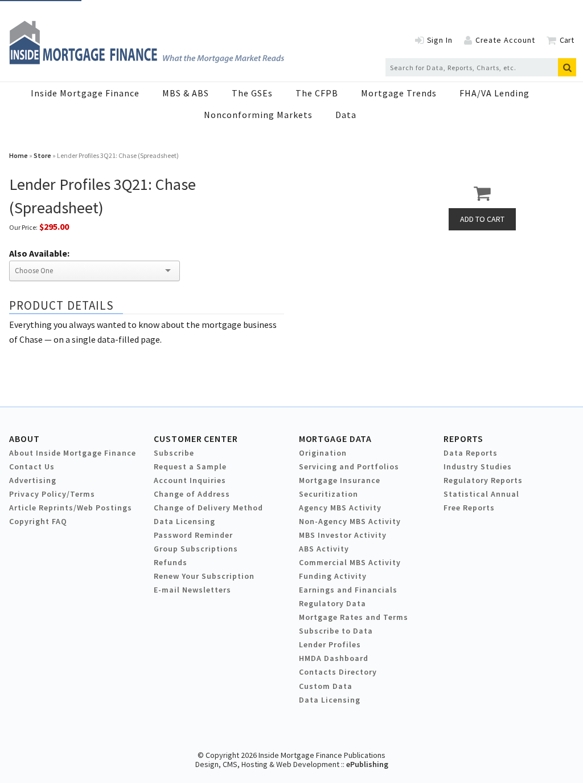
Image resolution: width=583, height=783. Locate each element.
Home (18, 155)
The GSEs (252, 93)
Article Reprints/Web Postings (70, 507)
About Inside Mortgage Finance (72, 453)
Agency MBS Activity (340, 507)
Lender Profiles (330, 644)
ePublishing (367, 764)
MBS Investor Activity (343, 535)
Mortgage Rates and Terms (353, 617)
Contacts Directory (338, 672)
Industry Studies (478, 466)
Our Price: (23, 227)
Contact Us (32, 466)
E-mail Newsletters (192, 590)
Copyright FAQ (38, 521)
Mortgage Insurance (339, 480)
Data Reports (471, 453)
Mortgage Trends (399, 93)
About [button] (24, 438)
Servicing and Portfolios (349, 466)
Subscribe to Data (336, 631)
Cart (567, 40)
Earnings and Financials (348, 590)
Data (345, 114)
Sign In (440, 40)
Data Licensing (184, 521)
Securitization (328, 494)
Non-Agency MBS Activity (350, 521)
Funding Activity (333, 576)
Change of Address (192, 494)
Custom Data (325, 686)
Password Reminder (193, 535)
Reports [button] (463, 438)
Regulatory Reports (483, 480)
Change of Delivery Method (208, 507)
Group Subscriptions (196, 548)
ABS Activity (324, 548)
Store (42, 155)
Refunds (170, 562)
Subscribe (174, 453)
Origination (323, 453)
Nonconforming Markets (258, 114)
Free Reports (469, 507)
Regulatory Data (332, 603)
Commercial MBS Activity (350, 562)
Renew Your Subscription (204, 576)
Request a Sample (190, 466)
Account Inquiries (190, 480)
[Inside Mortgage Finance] (146, 61)
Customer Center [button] (195, 438)
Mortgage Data (335, 438)
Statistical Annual (481, 494)
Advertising (32, 480)
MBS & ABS (185, 93)
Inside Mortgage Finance (85, 93)
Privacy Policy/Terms (52, 494)
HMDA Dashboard (333, 658)
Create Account (505, 40)
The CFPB (316, 93)
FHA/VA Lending (494, 93)
